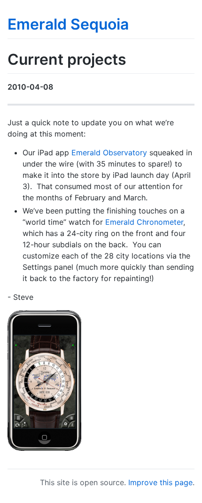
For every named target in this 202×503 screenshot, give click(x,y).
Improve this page (160, 482)
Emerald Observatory (109, 152)
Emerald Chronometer (144, 222)
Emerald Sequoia (68, 24)
